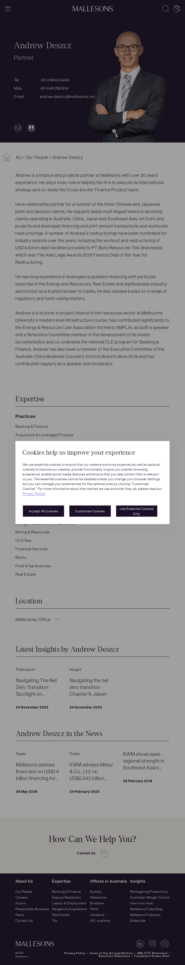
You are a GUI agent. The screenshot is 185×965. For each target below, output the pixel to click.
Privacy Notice (34, 493)
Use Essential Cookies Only (137, 511)
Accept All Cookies (43, 511)
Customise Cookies (90, 511)
